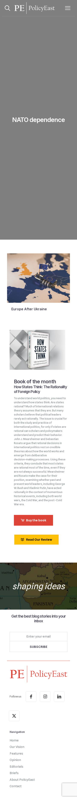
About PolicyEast (22, 780)
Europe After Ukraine (29, 309)
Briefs (14, 773)
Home (14, 740)
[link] (38, 674)
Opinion (15, 760)
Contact (16, 786)
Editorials (16, 767)
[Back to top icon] (68, 790)
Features (16, 753)
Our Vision (17, 747)
